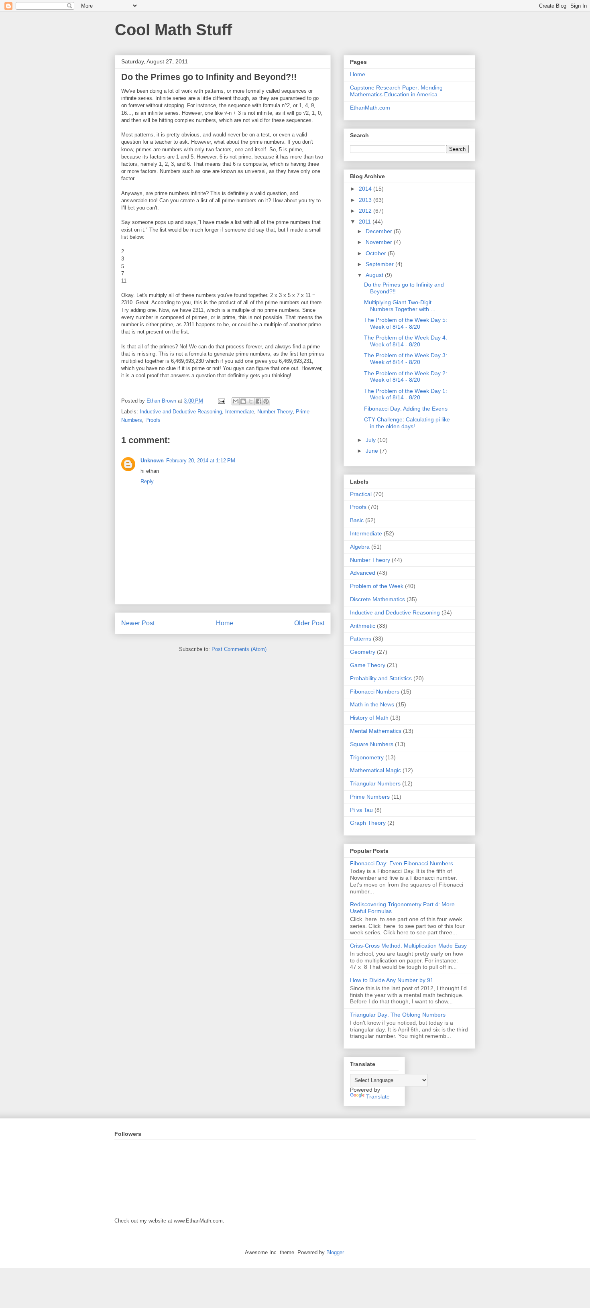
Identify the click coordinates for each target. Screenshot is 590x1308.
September (380, 264)
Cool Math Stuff (173, 30)
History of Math (369, 717)
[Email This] (236, 401)
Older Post (309, 623)
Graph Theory (368, 823)
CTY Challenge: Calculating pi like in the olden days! (407, 422)
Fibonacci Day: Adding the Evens (406, 408)
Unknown (152, 461)
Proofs (153, 420)
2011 (365, 221)
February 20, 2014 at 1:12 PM (200, 461)
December (380, 231)
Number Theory (275, 412)
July (371, 440)
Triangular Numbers (375, 783)
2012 (366, 210)
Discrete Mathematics (377, 599)
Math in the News (372, 704)
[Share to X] (251, 401)
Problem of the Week (376, 586)
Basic (357, 520)
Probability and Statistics (381, 678)
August (375, 275)
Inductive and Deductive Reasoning (181, 412)
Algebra (360, 546)
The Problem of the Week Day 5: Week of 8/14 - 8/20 (405, 323)
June (373, 451)
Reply (147, 481)
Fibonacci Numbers (374, 691)
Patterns (360, 638)
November (380, 242)
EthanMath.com (370, 107)
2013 (366, 200)
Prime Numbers (370, 796)
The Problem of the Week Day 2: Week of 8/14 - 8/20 (405, 376)
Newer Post (138, 623)
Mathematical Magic (375, 770)
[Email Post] (221, 401)
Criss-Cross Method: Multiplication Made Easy (408, 945)
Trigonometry (367, 757)
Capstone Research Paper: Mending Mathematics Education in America (396, 91)
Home (224, 623)
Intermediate (239, 412)
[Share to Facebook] (258, 401)
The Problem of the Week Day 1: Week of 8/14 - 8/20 (405, 394)
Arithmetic (362, 625)
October (377, 253)
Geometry (362, 652)
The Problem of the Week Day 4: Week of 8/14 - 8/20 (405, 341)
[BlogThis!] (243, 401)
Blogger (335, 1252)
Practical (361, 494)
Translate (378, 1096)
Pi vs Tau (361, 810)
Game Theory (367, 665)
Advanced (362, 573)
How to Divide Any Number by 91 (391, 980)
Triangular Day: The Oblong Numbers (398, 1014)
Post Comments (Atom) (239, 649)
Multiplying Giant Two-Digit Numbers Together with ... (399, 305)
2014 (366, 188)
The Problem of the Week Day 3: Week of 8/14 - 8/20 (405, 358)
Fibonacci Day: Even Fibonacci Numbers (401, 863)
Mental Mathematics (375, 731)
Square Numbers (371, 744)
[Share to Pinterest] (266, 401)
